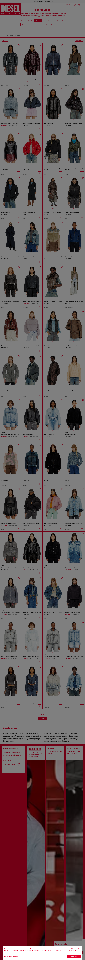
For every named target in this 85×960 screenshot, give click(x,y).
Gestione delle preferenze (54, 950)
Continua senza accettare (11, 956)
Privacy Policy (73, 950)
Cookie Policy (8, 952)
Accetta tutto (73, 956)
